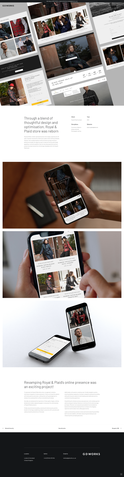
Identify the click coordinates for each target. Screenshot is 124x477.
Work (108, 5)
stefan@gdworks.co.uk (73, 1)
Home (103, 5)
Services (113, 5)
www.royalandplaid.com (92, 127)
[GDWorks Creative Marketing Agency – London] (8, 5)
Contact (119, 5)
